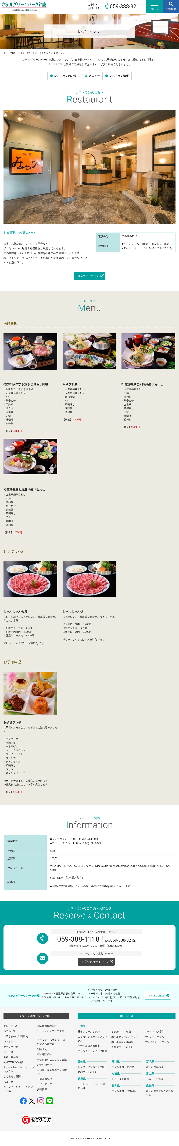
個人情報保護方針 (47, 1026)
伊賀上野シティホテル (157, 1042)
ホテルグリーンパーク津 (124, 1037)
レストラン (9, 1041)
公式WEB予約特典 (13, 1062)
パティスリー (10, 1052)
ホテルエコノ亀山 (121, 1031)
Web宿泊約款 (44, 1054)
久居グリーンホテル (122, 1047)
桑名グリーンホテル (89, 1031)
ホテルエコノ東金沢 (123, 1067)
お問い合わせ (44, 1064)
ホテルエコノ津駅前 (122, 1042)
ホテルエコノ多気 (154, 1031)
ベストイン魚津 (154, 1079)
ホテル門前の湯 (154, 1067)
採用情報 (42, 1089)
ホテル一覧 (9, 1031)
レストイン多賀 (120, 1079)
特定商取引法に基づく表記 (52, 1059)
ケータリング (10, 1046)
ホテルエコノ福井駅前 (124, 1091)
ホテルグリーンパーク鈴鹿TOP (35, 53)
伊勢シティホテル (154, 1037)
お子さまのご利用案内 (15, 1036)
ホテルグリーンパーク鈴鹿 (92, 1051)
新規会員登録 (44, 1079)
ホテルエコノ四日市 (89, 1045)
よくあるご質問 (12, 1076)
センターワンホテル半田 (91, 1067)
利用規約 (42, 1049)
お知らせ (8, 1081)
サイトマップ (44, 1084)
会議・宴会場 (10, 1057)
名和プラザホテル (87, 1072)
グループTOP (9, 53)
